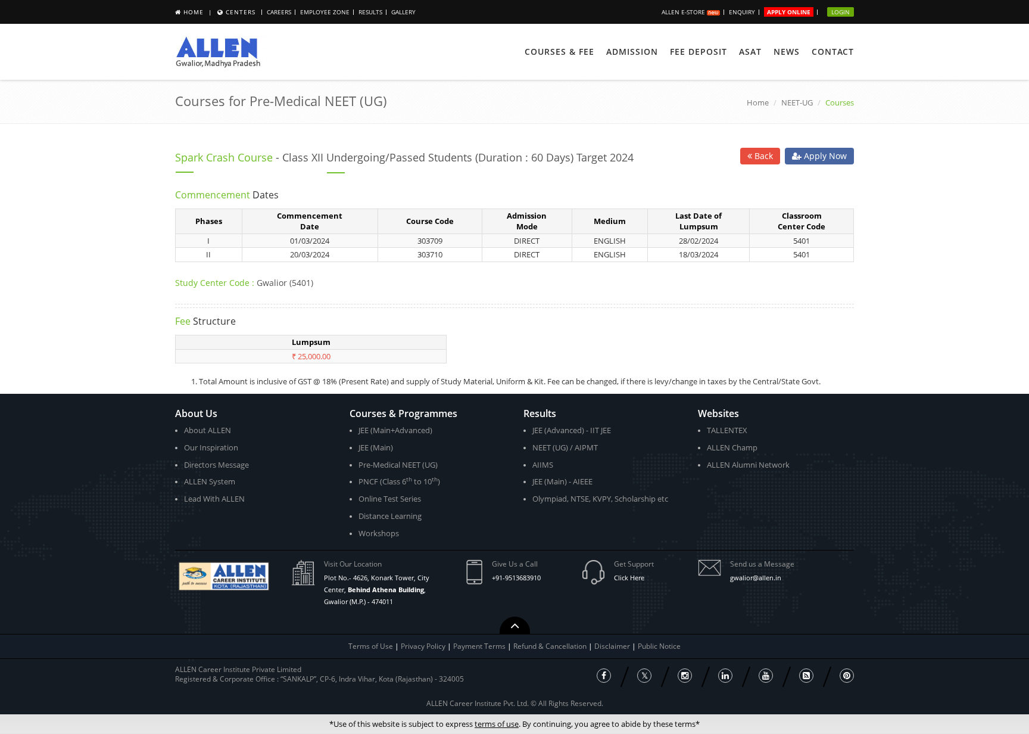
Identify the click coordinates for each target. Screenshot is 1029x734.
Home (193, 12)
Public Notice (659, 646)
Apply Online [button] (788, 12)
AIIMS (542, 464)
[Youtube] (766, 675)
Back (762, 155)
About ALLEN (207, 430)
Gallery (403, 12)
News (787, 51)
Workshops (378, 533)
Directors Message (216, 464)
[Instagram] (685, 675)
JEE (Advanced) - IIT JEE (571, 430)
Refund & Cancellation (550, 646)
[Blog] (806, 675)
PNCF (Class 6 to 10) (399, 481)
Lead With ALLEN (214, 498)
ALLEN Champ (732, 447)
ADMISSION (632, 51)
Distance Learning (390, 516)
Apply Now (824, 155)
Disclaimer (613, 646)
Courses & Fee (559, 51)
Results (370, 12)
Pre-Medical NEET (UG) (398, 464)
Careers (279, 12)
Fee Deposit (698, 51)
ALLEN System (209, 481)
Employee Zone (325, 12)
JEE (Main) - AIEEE (562, 481)
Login (840, 12)
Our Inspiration (211, 447)
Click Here (629, 577)
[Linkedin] (725, 675)
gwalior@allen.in (755, 577)
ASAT (750, 51)
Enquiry (742, 12)
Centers (240, 12)
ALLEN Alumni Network (748, 464)
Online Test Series (389, 498)
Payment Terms (480, 646)
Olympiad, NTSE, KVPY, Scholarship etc (600, 498)
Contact (833, 51)
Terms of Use (370, 646)
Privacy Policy (423, 646)
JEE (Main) (375, 447)
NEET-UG (797, 102)
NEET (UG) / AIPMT (565, 447)
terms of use (497, 724)
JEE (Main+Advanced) (395, 430)
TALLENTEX (727, 430)
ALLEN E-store (684, 12)
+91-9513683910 (516, 577)
